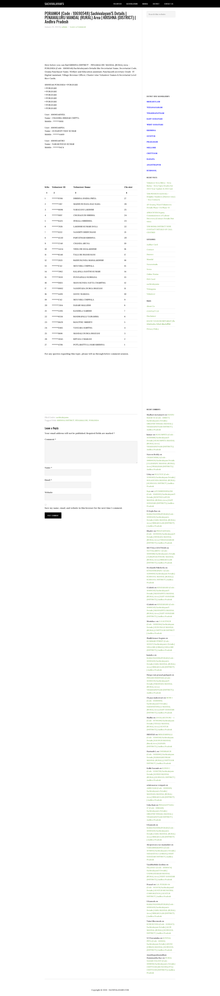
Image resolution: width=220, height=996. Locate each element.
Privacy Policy (153, 329)
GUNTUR (151, 136)
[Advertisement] (91, 47)
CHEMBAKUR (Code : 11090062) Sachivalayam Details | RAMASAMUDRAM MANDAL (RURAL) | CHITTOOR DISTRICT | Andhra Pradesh (160, 757)
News (149, 269)
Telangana (151, 289)
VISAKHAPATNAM (155, 113)
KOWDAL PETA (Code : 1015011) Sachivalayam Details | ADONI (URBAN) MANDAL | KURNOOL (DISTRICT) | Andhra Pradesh (160, 944)
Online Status (152, 274)
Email (48, 480)
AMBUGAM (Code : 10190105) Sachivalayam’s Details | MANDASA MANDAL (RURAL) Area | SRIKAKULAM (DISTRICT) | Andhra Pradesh (161, 794)
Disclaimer (151, 316)
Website (49, 492)
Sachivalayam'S (54, 4)
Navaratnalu (152, 264)
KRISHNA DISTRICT (65, 420)
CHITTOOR (152, 153)
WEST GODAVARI (155, 124)
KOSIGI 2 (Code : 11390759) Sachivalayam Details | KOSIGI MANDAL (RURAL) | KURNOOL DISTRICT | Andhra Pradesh (161, 774)
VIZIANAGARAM (154, 107)
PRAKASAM (152, 142)
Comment (50, 439)
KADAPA (151, 159)
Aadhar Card (152, 244)
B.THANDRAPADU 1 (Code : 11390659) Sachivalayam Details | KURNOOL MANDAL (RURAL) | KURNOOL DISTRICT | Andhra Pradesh (161, 576)
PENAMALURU (81, 420)
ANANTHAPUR (154, 165)
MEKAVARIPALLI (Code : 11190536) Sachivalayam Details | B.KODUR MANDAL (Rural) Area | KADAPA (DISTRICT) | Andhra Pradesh (160, 740)
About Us (151, 306)
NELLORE (151, 147)
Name (48, 467)
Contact (150, 249)
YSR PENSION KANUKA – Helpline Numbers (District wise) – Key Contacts (161, 197)
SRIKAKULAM (153, 101)
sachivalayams (62, 417)
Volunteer (151, 294)
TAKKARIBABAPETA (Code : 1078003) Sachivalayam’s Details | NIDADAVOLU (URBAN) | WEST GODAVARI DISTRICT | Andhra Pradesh (161, 854)
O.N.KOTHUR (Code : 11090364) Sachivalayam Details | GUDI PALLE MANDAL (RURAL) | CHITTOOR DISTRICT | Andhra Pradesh (161, 627)
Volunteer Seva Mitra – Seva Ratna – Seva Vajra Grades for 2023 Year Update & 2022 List (160, 186)
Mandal (150, 259)
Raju (148, 491)
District (150, 254)
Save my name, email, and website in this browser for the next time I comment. (83, 508)
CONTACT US (153, 311)
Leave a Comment (78, 27)
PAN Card (151, 279)
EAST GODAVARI (155, 119)
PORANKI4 (94, 420)
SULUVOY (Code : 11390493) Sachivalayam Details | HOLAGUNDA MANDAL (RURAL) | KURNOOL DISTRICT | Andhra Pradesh (161, 480)
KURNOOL (152, 170)
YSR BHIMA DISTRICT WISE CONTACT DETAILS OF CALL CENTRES (159, 229)
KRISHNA (151, 130)
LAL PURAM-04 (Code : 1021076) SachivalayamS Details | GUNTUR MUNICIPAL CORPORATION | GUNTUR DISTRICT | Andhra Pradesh (160, 890)
